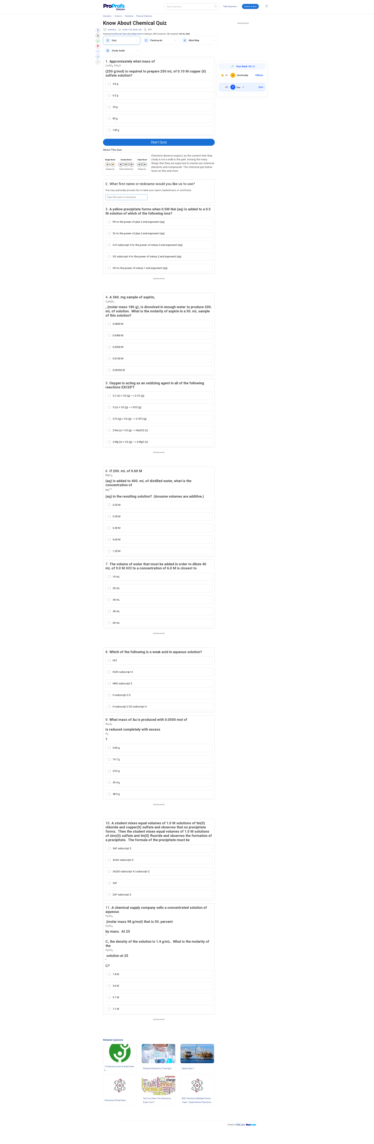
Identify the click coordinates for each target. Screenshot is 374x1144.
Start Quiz (159, 142)
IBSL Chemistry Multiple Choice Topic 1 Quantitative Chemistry (196, 1100)
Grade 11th (127, 30)
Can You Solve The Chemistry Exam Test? (157, 1100)
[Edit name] (243, 87)
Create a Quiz (250, 6)
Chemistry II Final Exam (115, 1100)
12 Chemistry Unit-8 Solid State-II (119, 1068)
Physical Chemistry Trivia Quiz (157, 1068)
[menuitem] (230, 7)
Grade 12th (137, 30)
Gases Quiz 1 (188, 1068)
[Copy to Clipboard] (98, 56)
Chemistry (112, 30)
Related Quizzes (113, 1039)
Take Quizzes (229, 6)
